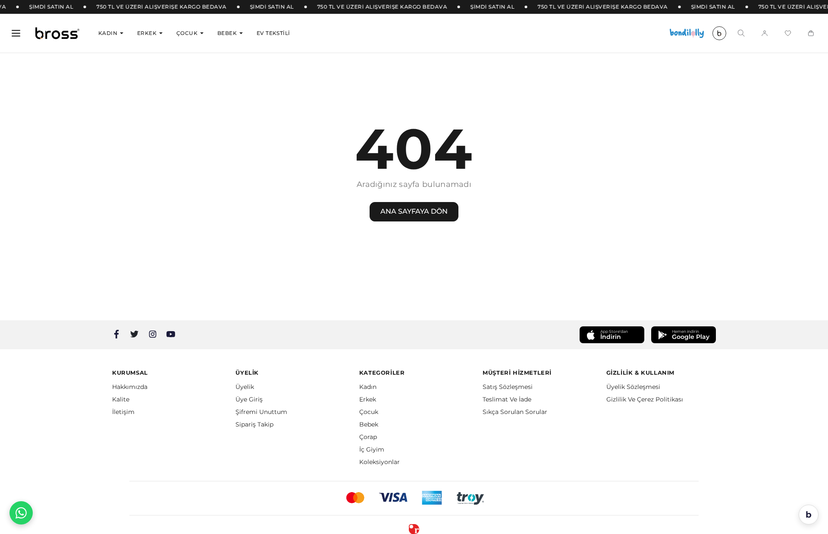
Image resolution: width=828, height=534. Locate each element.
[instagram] (152, 334)
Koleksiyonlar (379, 461)
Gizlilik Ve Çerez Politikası (644, 399)
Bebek (227, 33)
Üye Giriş (249, 399)
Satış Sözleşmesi (508, 386)
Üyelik (244, 386)
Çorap (368, 436)
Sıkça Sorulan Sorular (515, 411)
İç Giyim (371, 449)
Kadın (107, 33)
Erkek (147, 33)
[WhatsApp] (21, 513)
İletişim (123, 411)
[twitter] (134, 334)
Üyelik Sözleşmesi (633, 386)
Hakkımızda (129, 386)
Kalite (120, 399)
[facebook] (116, 334)
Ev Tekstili (273, 33)
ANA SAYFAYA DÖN (414, 211)
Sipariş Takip (254, 424)
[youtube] (170, 334)
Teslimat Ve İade (507, 399)
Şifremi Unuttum (261, 411)
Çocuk (187, 33)
